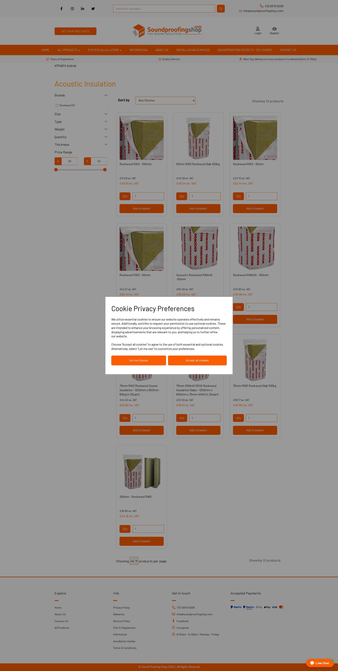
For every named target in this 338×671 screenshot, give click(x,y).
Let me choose (138, 360)
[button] (320, 663)
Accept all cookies (197, 360)
